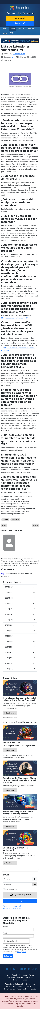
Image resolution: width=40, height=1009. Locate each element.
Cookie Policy (10, 986)
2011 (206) (9, 663)
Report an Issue (23, 989)
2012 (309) (9, 658)
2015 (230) (9, 641)
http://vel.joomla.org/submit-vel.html (15, 318)
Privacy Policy (21, 952)
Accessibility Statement (14, 984)
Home (5, 29)
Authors (21, 29)
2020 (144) (9, 620)
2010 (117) (9, 669)
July (13, 57)
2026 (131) (9, 587)
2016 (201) (9, 636)
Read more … (10, 713)
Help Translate (9, 989)
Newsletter (31, 29)
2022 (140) (9, 609)
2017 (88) (8, 630)
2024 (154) (9, 598)
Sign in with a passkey (22, 894)
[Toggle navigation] (4, 2)
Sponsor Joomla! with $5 (26, 986)
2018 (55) (8, 625)
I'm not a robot (13, 941)
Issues (12, 29)
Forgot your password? (12, 906)
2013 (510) (9, 652)
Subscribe (8, 956)
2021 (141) (9, 614)
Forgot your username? (12, 908)
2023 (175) (9, 603)
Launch (18, 23)
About (5, 33)
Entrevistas (15, 519)
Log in (20, 901)
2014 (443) (9, 647)
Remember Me (11, 889)
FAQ (11, 33)
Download (20, 18)
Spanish (5, 519)
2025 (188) (9, 592)
